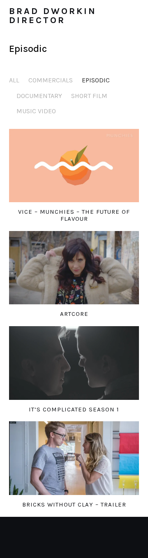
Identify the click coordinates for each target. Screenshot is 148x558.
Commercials (50, 80)
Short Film (89, 96)
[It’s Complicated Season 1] (74, 362)
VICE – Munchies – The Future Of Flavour (74, 215)
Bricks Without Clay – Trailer (74, 504)
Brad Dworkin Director (53, 16)
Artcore (74, 314)
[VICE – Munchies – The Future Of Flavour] (74, 165)
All (14, 80)
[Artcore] (74, 267)
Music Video (36, 111)
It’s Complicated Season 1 (74, 409)
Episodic (96, 80)
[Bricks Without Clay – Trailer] (74, 458)
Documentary (39, 96)
